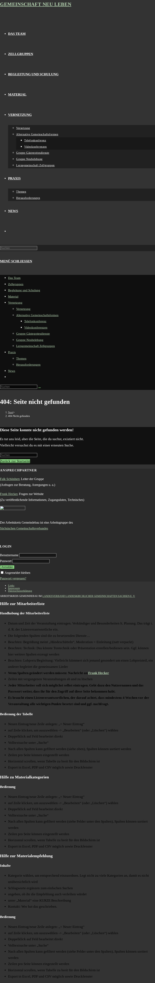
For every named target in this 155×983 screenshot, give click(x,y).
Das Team (14, 278)
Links (11, 585)
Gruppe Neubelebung (29, 340)
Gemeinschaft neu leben (35, 4)
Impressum (14, 588)
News (11, 370)
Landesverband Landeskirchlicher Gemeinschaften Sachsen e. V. (88, 596)
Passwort (6, 561)
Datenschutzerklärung (20, 590)
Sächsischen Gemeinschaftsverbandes (24, 528)
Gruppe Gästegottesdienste (33, 333)
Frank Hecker (8, 494)
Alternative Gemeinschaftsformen (37, 315)
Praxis (12, 352)
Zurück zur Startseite (15, 461)
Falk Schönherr (9, 479)
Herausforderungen (28, 364)
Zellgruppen (15, 284)
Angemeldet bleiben (17, 572)
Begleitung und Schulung (24, 290)
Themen (21, 358)
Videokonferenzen (35, 327)
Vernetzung (15, 302)
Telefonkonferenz (35, 321)
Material (13, 296)
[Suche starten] (39, 387)
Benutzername (9, 555)
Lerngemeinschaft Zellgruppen (35, 346)
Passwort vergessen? (13, 578)
